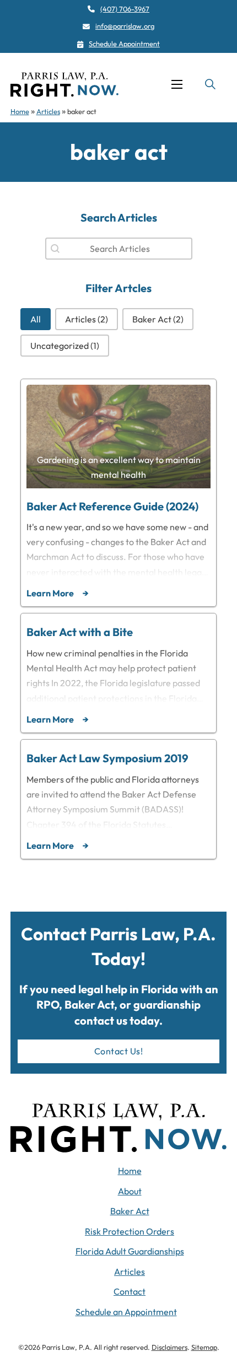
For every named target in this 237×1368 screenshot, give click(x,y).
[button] (35, 319)
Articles (48, 111)
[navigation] (64, 84)
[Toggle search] (210, 84)
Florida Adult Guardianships (130, 1251)
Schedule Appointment (124, 43)
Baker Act (129, 1210)
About (130, 1191)
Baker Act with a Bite (79, 632)
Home (19, 111)
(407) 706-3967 (124, 8)
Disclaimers (169, 1347)
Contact (130, 1291)
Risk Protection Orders (129, 1231)
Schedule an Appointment (126, 1311)
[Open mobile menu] (176, 84)
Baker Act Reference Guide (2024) (112, 506)
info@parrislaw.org (124, 25)
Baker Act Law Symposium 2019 (107, 758)
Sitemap (204, 1347)
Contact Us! (118, 1051)
